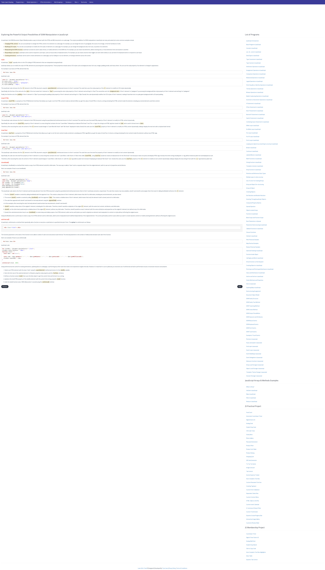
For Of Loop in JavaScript (252, 137)
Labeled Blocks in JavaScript (253, 155)
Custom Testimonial (252, 512)
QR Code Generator (251, 460)
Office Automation (45, 2)
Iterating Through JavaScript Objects (256, 199)
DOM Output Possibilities (253, 313)
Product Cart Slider (251, 449)
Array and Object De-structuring (255, 184)
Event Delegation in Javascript (254, 357)
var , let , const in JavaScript (253, 52)
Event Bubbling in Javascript (253, 354)
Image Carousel (250, 468)
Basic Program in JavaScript (253, 45)
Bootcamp (84, 2)
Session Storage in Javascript (254, 376)
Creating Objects (250, 192)
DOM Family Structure (252, 299)
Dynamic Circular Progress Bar (254, 516)
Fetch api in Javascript (252, 346)
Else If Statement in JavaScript (254, 111)
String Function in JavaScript (253, 162)
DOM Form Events (251, 328)
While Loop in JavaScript (252, 125)
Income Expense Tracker (252, 475)
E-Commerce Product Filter (253, 508)
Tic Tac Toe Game (251, 464)
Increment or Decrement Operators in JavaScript (259, 100)
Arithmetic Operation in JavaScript (255, 67)
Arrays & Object (250, 188)
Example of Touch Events (253, 335)
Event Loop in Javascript (252, 350)
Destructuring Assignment (253, 291)
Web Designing (58, 2)
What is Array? (250, 387)
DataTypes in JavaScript (252, 56)
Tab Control (249, 471)
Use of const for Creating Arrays (255, 181)
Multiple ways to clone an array (254, 177)
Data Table (249, 556)
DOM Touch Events (251, 332)
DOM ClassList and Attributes (254, 317)
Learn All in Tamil (142, 568)
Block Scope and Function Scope (254, 218)
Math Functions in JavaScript (254, 159)
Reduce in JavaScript (251, 401)
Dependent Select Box (252, 493)
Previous (5, 287)
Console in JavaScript (252, 48)
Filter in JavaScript (251, 398)
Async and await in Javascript (254, 343)
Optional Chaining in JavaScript (254, 251)
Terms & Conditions (181, 568)
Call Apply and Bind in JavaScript (254, 258)
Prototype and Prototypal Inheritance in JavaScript (260, 269)
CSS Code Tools (250, 431)
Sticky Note (249, 435)
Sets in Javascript (251, 284)
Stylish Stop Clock (251, 427)
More (76, 2)
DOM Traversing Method (252, 306)
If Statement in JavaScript (253, 103)
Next (240, 287)
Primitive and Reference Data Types (256, 173)
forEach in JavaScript (251, 236)
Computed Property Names (253, 203)
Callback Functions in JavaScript (254, 229)
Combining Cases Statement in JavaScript (257, 122)
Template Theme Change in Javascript (256, 372)
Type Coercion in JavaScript (253, 63)
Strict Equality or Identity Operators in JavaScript (259, 85)
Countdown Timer (251, 534)
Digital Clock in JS (250, 420)
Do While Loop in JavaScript (253, 129)
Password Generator (252, 442)
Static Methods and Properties (254, 280)
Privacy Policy (172, 568)
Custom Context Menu (252, 497)
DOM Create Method (251, 310)
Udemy (91, 2)
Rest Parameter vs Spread (253, 221)
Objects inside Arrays (252, 210)
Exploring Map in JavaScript (253, 288)
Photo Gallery (249, 438)
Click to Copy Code (251, 548)
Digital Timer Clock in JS (252, 537)
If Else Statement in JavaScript (254, 107)
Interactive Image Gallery (253, 519)
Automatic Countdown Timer (254, 416)
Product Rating (250, 453)
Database (68, 2)
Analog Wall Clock (250, 541)
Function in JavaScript (252, 214)
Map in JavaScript (251, 394)
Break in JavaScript (251, 148)
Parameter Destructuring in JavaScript (256, 225)
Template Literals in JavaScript (254, 166)
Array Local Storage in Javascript (255, 365)
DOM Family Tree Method (253, 302)
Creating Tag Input (251, 486)
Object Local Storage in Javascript (255, 368)
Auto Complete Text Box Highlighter (256, 552)
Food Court (249, 412)
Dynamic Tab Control (251, 560)
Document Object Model (252, 295)
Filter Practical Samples (252, 240)
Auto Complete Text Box (253, 479)
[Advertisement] (162, 18)
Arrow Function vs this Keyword (254, 262)
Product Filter (250, 446)
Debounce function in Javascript (254, 361)
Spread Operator (250, 206)
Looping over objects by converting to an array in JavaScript (262, 144)
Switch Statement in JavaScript (255, 118)
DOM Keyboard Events (252, 324)
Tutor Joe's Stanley (7, 2)
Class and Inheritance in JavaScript (255, 273)
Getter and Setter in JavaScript (254, 276)
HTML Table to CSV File (252, 501)
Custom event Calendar (252, 504)
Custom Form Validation (252, 490)
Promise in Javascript (252, 339)
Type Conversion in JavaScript (254, 59)
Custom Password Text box (253, 482)
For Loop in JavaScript (252, 133)
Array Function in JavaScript (253, 170)
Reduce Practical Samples (253, 247)
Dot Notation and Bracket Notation (255, 195)
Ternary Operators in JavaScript (254, 89)
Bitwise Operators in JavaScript (254, 92)
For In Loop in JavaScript (252, 140)
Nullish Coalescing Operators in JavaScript (257, 96)
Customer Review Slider (252, 523)
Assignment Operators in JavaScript (256, 70)
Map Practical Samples (252, 243)
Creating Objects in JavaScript (254, 265)
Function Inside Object (252, 254)
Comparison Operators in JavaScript (256, 74)
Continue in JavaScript (252, 151)
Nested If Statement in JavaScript (255, 114)
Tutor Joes (165, 568)
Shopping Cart (250, 457)
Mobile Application (32, 2)
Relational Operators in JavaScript (255, 78)
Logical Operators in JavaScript (254, 81)
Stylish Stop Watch (251, 545)
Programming (19, 2)
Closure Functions (251, 232)
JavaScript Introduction (252, 41)
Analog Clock (249, 423)
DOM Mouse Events (251, 321)
